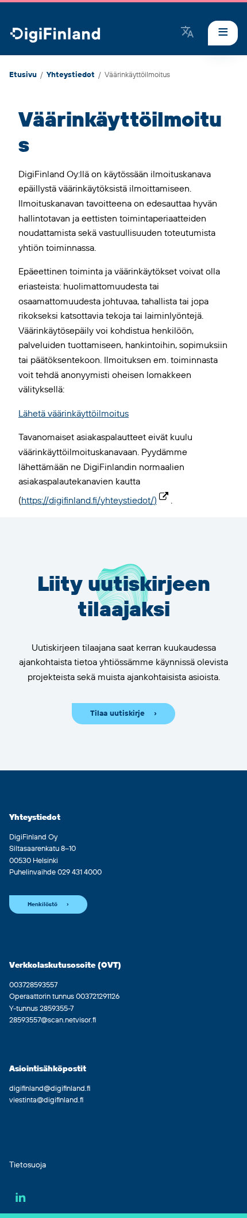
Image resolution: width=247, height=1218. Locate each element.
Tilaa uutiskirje (117, 713)
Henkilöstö (42, 904)
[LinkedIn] (21, 1197)
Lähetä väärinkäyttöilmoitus (73, 413)
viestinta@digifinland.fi (46, 1100)
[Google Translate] (187, 32)
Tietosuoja (27, 1165)
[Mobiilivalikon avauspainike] (223, 33)
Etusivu (23, 74)
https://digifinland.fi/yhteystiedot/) (89, 500)
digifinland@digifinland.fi (49, 1088)
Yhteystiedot (71, 74)
